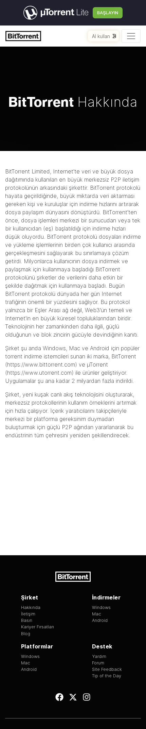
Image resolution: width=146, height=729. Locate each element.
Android (99, 348)
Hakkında (30, 607)
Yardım (99, 656)
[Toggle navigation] (131, 36)
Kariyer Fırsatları (37, 626)
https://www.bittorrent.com (41, 364)
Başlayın (107, 12)
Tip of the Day (106, 675)
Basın (26, 620)
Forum (98, 662)
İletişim (28, 613)
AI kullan (101, 36)
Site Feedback (107, 669)
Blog (25, 633)
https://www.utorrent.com (39, 372)
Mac (74, 348)
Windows (54, 348)
